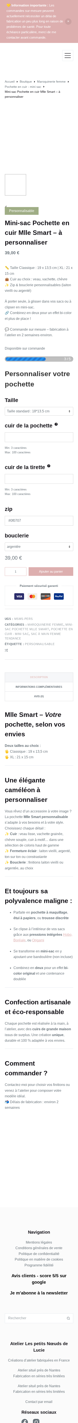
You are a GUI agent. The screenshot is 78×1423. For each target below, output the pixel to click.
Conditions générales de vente (38, 1248)
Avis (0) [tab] (39, 696)
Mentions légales (39, 1242)
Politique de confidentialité (39, 1254)
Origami (38, 940)
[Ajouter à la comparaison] (6, 650)
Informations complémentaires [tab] (39, 686)
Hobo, (67, 934)
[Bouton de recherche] (68, 1318)
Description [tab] (39, 677)
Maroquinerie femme (45, 624)
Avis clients (23, 1275)
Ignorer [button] (68, 21)
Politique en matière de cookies (39, 1259)
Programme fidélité (39, 1265)
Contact (31, 1402)
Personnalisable (40, 644)
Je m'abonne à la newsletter (39, 1293)
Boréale (19, 940)
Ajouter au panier (51, 571)
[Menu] (67, 55)
